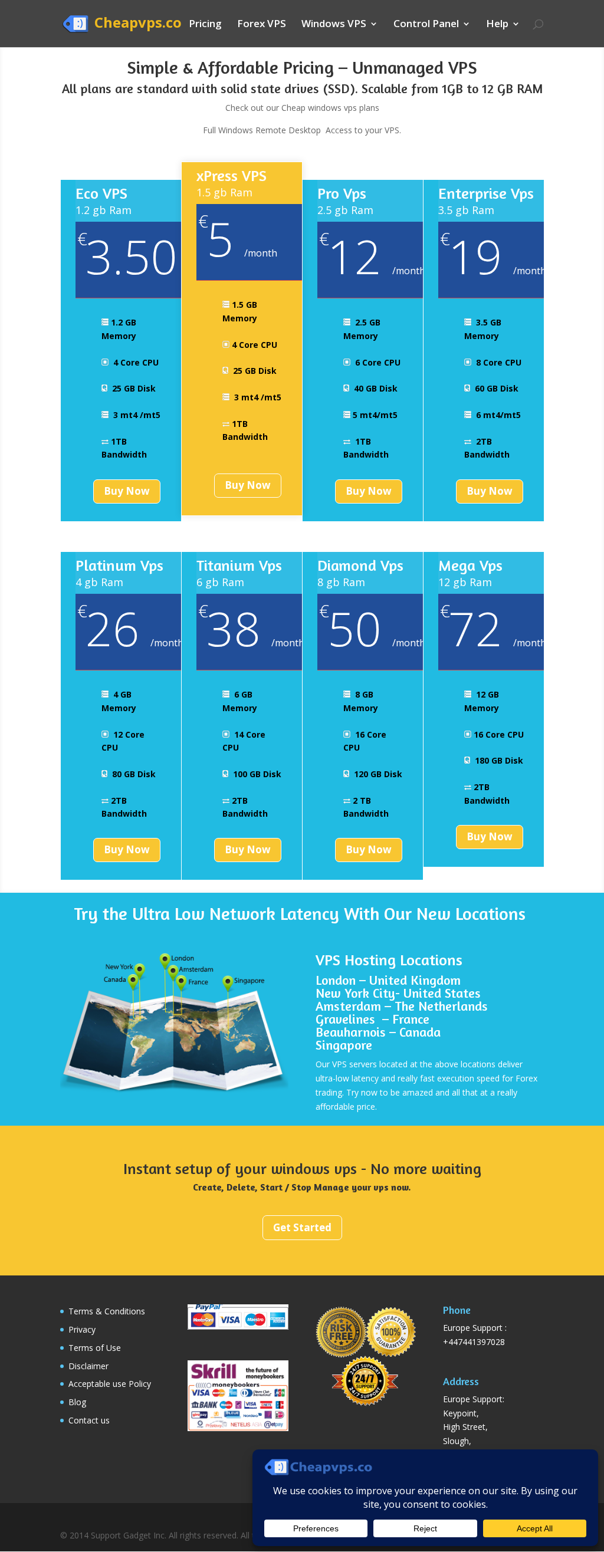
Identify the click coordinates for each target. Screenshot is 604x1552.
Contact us (89, 1420)
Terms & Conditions (106, 1311)
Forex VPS (261, 24)
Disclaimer (88, 1366)
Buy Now (127, 491)
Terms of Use (94, 1347)
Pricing (205, 24)
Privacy (82, 1329)
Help (497, 24)
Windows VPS (333, 24)
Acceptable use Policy (109, 1383)
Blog (77, 1402)
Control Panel (426, 24)
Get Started (302, 1227)
